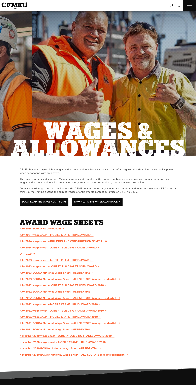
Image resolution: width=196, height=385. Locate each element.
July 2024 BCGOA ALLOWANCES (41, 228)
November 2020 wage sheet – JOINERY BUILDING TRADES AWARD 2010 (66, 336)
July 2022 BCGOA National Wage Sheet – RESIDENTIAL (55, 291)
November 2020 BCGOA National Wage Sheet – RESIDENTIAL (59, 348)
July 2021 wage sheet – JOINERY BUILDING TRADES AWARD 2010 (62, 310)
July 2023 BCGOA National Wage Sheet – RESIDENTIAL (55, 273)
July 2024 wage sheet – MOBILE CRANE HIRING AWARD (55, 235)
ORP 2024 (26, 254)
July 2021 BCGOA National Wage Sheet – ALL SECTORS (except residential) (69, 323)
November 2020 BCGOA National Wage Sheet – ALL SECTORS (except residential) (72, 354)
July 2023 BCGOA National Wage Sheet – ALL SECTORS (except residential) (69, 279)
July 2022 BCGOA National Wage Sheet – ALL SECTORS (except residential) (69, 298)
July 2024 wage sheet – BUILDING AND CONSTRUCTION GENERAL (62, 241)
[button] (189, 5)
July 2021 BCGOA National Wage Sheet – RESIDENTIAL (55, 329)
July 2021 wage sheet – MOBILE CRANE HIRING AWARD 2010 (59, 317)
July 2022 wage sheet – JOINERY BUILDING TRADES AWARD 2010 (62, 285)
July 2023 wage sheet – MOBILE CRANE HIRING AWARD (55, 260)
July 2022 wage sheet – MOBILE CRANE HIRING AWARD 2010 (59, 304)
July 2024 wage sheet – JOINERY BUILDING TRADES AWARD (58, 247)
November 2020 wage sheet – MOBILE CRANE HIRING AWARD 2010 (63, 342)
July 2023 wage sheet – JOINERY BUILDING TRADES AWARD (58, 266)
